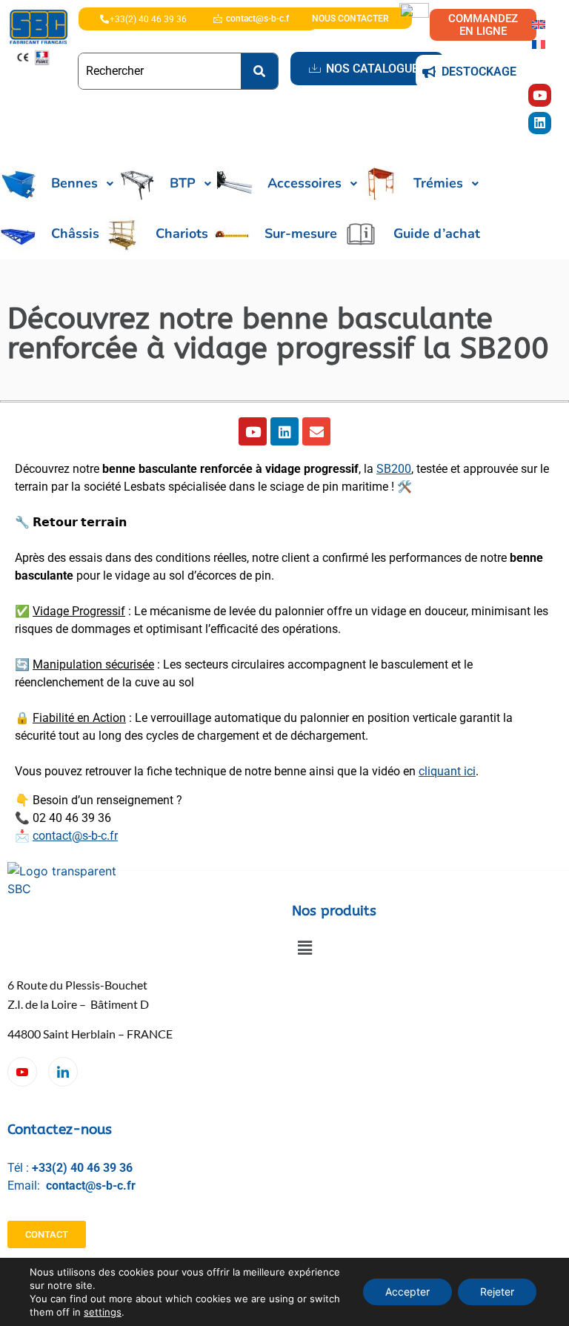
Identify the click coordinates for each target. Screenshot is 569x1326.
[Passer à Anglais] (539, 23)
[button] (304, 947)
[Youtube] (539, 95)
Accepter (407, 1291)
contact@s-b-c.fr (75, 836)
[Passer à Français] (539, 43)
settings (103, 1312)
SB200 (393, 469)
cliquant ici (447, 771)
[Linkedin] (539, 123)
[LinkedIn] (63, 1072)
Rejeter (497, 1291)
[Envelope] (316, 431)
